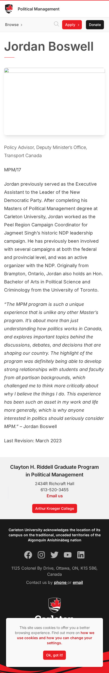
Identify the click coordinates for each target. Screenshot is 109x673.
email (78, 582)
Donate (95, 24)
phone (60, 582)
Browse (12, 24)
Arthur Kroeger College (54, 508)
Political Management (39, 8)
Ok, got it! (54, 655)
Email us (55, 495)
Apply (70, 24)
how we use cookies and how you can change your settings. (55, 637)
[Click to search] (56, 24)
